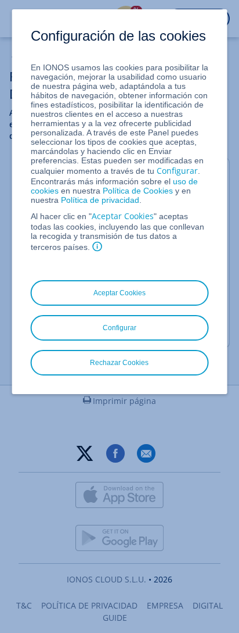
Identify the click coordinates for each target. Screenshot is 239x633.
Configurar (177, 170)
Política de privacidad (100, 200)
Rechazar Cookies (119, 363)
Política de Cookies (138, 190)
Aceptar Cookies (123, 215)
